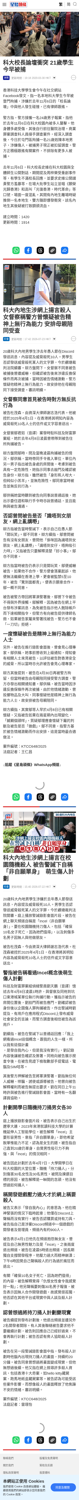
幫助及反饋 (46, 1465)
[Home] (18, 4)
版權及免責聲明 (49, 1458)
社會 (6, 339)
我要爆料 (45, 1472)
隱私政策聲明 (11, 1472)
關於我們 (8, 1465)
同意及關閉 (63, 1487)
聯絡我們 (8, 1458)
